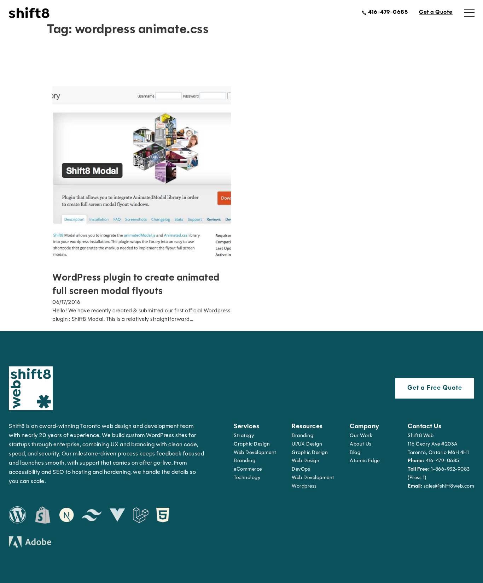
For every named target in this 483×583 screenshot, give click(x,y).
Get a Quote (436, 12)
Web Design (305, 461)
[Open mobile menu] (469, 13)
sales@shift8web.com (441, 486)
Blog (355, 452)
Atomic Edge (365, 461)
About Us (360, 444)
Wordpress (304, 486)
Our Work (361, 435)
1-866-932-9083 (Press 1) (439, 474)
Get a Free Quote (434, 388)
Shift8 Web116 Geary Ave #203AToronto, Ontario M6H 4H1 (438, 444)
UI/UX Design (307, 444)
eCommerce (248, 469)
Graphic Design (252, 444)
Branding (244, 461)
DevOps (301, 469)
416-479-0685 (433, 461)
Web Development (313, 478)
